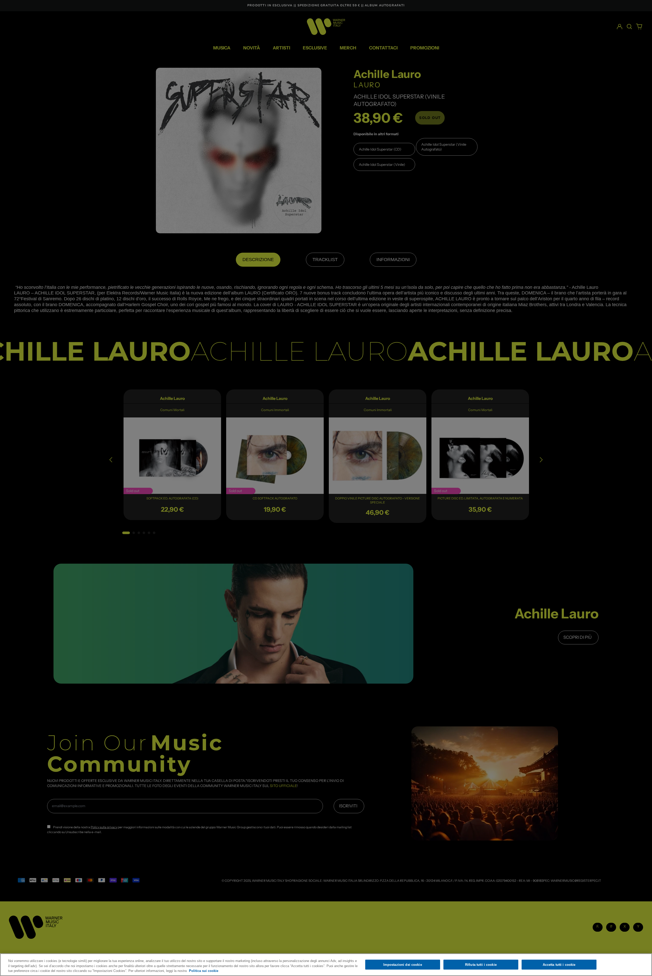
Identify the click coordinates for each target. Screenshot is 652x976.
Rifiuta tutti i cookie (481, 964)
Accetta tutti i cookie (559, 964)
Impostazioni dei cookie (402, 964)
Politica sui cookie (203, 971)
